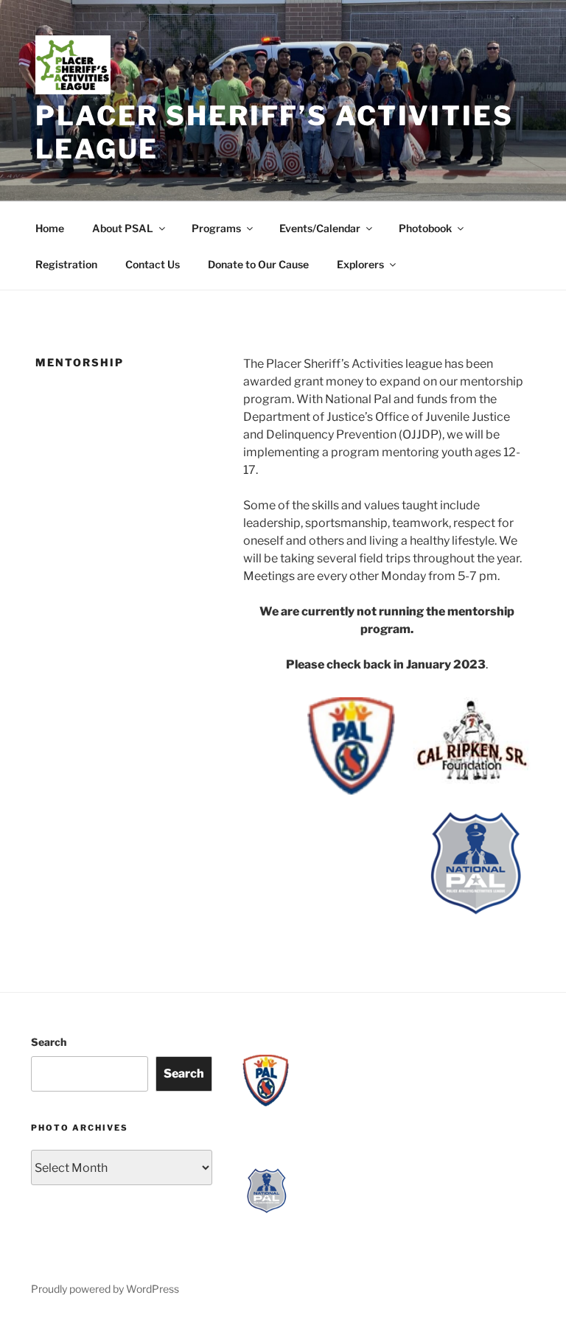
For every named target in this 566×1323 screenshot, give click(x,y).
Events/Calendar (319, 228)
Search (48, 1042)
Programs (216, 228)
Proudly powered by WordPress (105, 1288)
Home (49, 228)
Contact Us (152, 264)
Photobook (425, 228)
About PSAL (122, 228)
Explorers (360, 264)
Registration (66, 264)
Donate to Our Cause (258, 264)
